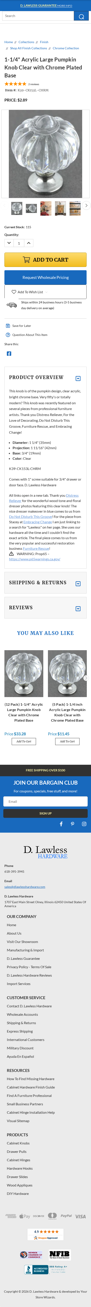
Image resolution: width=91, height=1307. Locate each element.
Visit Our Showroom (22, 941)
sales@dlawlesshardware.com (24, 887)
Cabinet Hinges (18, 1160)
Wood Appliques (19, 1185)
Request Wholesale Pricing (46, 277)
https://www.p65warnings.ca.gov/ (34, 559)
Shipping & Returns (21, 1023)
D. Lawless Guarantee (23, 958)
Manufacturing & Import (25, 950)
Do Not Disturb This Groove (30, 516)
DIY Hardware (18, 1193)
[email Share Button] (24, 354)
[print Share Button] (40, 354)
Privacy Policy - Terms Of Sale (29, 967)
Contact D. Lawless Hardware (29, 1006)
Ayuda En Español (20, 1056)
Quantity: (11, 235)
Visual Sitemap (18, 1121)
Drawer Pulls (17, 1151)
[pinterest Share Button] (56, 354)
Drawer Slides (17, 1177)
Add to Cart (24, 741)
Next (86, 205)
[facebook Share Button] (9, 354)
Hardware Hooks (20, 1168)
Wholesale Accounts (22, 1014)
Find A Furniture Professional (29, 1095)
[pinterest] (72, 824)
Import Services (18, 983)
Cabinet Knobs (18, 1143)
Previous (4, 205)
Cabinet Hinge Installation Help (31, 1112)
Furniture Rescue (36, 548)
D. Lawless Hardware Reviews (29, 975)
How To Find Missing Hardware (30, 1079)
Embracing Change (37, 522)
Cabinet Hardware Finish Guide (31, 1087)
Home (11, 925)
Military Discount (20, 1048)
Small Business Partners (25, 1104)
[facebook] (61, 824)
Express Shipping (20, 1031)
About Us (14, 933)
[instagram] (84, 824)
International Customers (25, 1039)
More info (46, 5)
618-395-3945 (14, 871)
